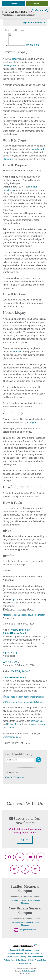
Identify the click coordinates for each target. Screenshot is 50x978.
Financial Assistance (16, 953)
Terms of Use (37, 721)
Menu (38, 10)
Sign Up (24, 840)
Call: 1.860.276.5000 (18, 901)
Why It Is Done (10, 662)
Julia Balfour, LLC (28, 971)
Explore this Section (32, 22)
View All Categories (14, 777)
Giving (36, 3)
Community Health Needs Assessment (25, 950)
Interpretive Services (28, 930)
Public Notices (25, 963)
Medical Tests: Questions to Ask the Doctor (24, 615)
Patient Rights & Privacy (16, 957)
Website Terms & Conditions (15, 960)
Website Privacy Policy (37, 960)
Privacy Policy (14, 724)
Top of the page (10, 652)
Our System (13, 3)
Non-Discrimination (35, 957)
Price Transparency (34, 953)
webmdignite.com (11, 737)
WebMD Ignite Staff (20, 671)
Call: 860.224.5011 (18, 923)
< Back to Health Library (13, 30)
